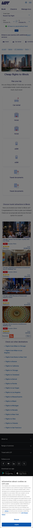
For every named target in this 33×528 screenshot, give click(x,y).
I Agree (16, 524)
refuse (6, 511)
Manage (16, 519)
